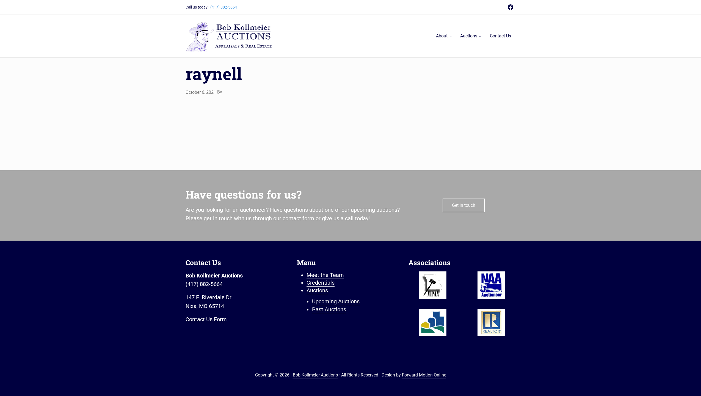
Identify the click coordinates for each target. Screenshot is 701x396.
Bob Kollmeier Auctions (315, 375)
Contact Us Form (206, 319)
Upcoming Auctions (336, 301)
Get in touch (463, 205)
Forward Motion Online (424, 375)
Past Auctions (329, 309)
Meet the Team (325, 275)
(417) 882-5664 (223, 7)
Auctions (317, 290)
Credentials (321, 283)
